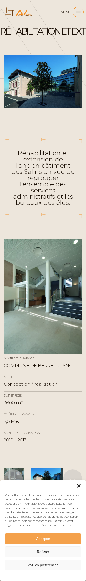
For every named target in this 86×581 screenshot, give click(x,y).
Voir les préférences (43, 565)
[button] (78, 485)
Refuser (43, 552)
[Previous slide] (13, 478)
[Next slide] (72, 478)
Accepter (43, 539)
